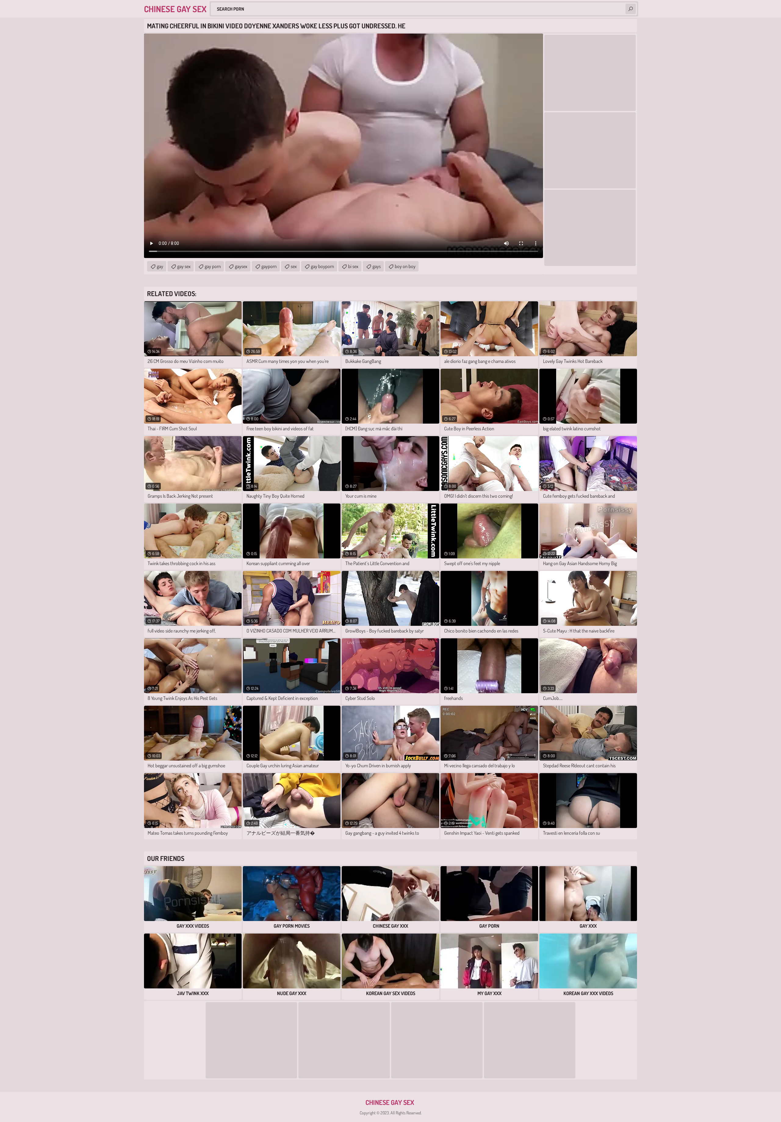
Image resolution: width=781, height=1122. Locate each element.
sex (294, 266)
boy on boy (405, 266)
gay (160, 266)
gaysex (241, 266)
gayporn (269, 266)
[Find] (630, 9)
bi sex (353, 266)
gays (377, 266)
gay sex (184, 266)
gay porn (213, 266)
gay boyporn (322, 266)
